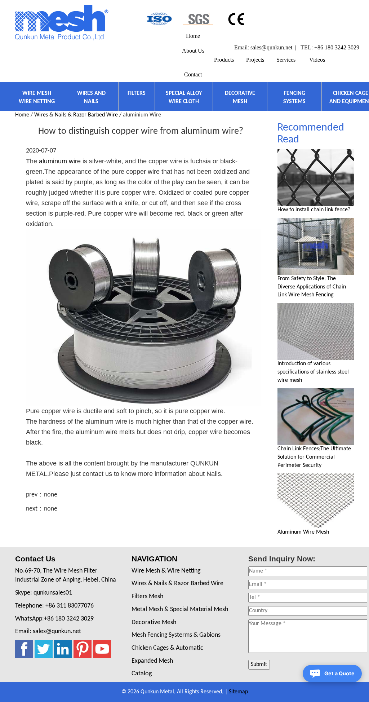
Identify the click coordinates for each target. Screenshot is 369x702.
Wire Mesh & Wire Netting (166, 571)
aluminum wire (60, 161)
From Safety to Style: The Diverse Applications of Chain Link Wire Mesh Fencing (311, 287)
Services (285, 60)
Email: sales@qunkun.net (48, 631)
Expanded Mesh (152, 661)
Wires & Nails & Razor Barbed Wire (76, 115)
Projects (255, 60)
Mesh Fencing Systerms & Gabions (176, 635)
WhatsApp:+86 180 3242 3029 (54, 618)
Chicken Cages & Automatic (167, 648)
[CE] (237, 19)
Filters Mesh (147, 596)
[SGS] (198, 19)
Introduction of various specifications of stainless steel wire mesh (313, 372)
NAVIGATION (154, 559)
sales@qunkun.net (271, 47)
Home (193, 36)
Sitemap (238, 692)
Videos (317, 60)
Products (224, 60)
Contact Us (35, 559)
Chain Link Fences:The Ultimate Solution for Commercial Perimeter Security (314, 457)
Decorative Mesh (154, 622)
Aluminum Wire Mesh (303, 532)
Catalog (142, 673)
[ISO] (158, 19)
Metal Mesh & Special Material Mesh (180, 609)
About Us (193, 51)
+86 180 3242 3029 (336, 47)
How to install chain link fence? (313, 210)
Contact (193, 74)
